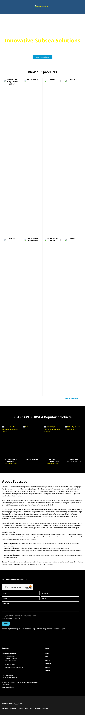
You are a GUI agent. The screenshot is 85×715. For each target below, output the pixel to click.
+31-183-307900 (9, 664)
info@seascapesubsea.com (14, 668)
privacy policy (13, 618)
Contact (47, 671)
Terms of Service (54, 629)
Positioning (32, 79)
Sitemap (20, 708)
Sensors (72, 79)
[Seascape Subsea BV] (42, 6)
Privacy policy (29, 708)
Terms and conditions (41, 708)
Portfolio (48, 664)
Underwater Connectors (32, 239)
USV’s (72, 238)
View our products (42, 57)
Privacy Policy (41, 629)
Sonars (12, 238)
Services (47, 660)
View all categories (71, 399)
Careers (47, 667)
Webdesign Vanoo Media (9, 708)
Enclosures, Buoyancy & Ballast (12, 81)
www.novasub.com (8, 687)
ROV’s (52, 79)
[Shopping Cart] (77, 11)
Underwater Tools (52, 239)
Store (46, 657)
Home (47, 653)
